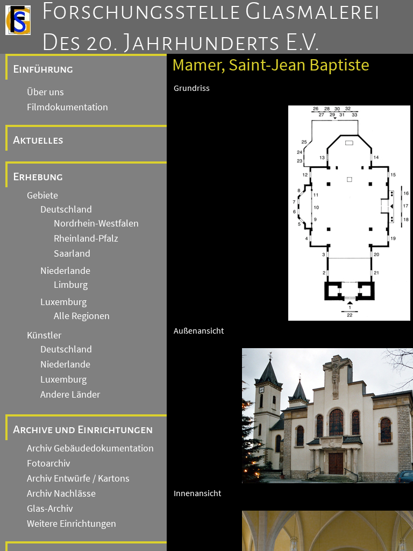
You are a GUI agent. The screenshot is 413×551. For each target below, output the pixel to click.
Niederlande (65, 271)
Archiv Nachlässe (61, 493)
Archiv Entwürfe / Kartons (78, 478)
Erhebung (38, 176)
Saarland (72, 253)
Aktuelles (38, 140)
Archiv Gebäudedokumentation (90, 448)
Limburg (71, 285)
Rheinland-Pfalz (86, 238)
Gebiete (42, 195)
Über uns (45, 92)
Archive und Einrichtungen (83, 429)
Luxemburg (63, 302)
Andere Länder (70, 394)
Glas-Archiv (50, 508)
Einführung (43, 69)
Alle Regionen (82, 316)
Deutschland (66, 209)
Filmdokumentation (67, 107)
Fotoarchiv (48, 463)
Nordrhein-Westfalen (96, 223)
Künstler (44, 335)
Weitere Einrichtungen (71, 523)
